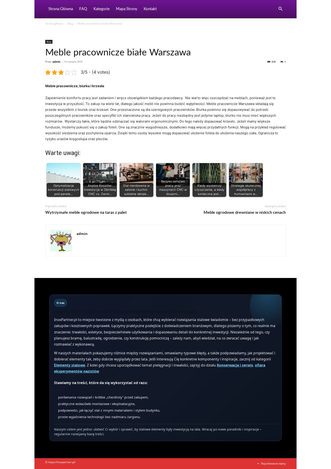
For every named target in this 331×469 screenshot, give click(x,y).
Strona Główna (60, 9)
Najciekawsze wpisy (273, 463)
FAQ (83, 9)
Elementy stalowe (69, 365)
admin (56, 61)
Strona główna (54, 23)
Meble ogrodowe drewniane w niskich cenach (245, 213)
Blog (70, 23)
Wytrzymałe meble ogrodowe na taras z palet (86, 213)
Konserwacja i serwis (235, 365)
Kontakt (150, 9)
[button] (280, 9)
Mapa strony (126, 9)
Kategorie (101, 9)
